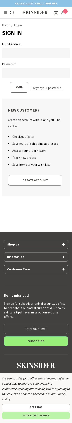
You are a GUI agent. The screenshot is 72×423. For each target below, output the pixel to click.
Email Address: (12, 44)
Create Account (35, 180)
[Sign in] (56, 12)
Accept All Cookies (36, 415)
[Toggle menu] (5, 12)
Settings (36, 407)
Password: (9, 64)
